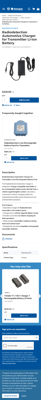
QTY (3, 96)
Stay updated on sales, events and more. (16, 333)
